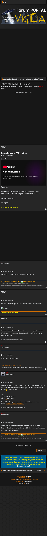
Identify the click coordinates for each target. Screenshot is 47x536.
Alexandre (36, 87)
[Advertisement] (23, 51)
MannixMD (29, 476)
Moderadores (13, 87)
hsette (2, 88)
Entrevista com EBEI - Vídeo (15, 84)
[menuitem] (3, 2)
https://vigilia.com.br (7, 400)
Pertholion (4, 318)
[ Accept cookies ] (23, 466)
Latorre (3, 262)
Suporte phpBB (28, 481)
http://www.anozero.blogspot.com (11, 365)
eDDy (30, 87)
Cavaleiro (26, 87)
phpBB (17, 479)
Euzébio (20, 87)
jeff (7, 373)
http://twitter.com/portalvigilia (15, 404)
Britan (41, 87)
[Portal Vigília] (23, 16)
